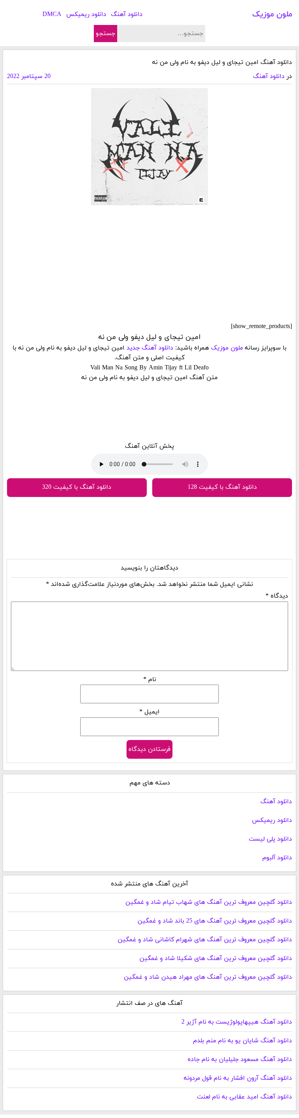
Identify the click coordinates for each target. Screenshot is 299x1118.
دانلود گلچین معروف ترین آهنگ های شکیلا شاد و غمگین (215, 958)
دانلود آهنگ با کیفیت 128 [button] (222, 487)
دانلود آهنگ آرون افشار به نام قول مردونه (238, 1078)
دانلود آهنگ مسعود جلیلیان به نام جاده (240, 1059)
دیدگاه (277, 596)
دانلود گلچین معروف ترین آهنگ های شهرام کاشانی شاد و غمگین (205, 939)
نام (149, 679)
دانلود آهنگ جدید (150, 348)
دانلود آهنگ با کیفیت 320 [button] (76, 487)
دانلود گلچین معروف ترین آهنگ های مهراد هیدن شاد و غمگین (208, 977)
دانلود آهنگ (126, 14)
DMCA (52, 14)
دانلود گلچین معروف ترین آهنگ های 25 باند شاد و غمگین (214, 921)
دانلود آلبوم (277, 858)
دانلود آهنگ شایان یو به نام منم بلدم (242, 1040)
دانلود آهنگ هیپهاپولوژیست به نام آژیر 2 (236, 1022)
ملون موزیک (272, 14)
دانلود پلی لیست (270, 839)
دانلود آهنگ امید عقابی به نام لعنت (244, 1097)
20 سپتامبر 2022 (29, 76)
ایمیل (149, 712)
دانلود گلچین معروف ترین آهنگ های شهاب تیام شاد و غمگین (208, 902)
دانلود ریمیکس (86, 14)
